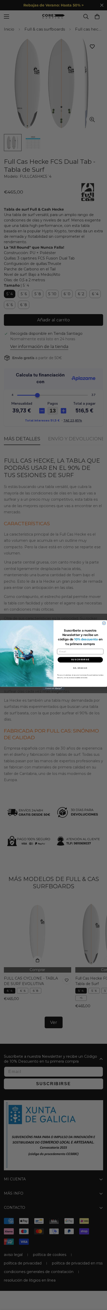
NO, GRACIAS (80, 668)
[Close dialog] (104, 623)
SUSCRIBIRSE (80, 659)
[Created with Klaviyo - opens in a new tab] (54, 688)
